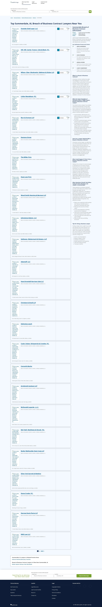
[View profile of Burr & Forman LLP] (15, 123)
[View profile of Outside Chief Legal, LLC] (15, 35)
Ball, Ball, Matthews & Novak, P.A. (33, 430)
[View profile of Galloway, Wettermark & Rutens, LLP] (15, 246)
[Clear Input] (48, 11)
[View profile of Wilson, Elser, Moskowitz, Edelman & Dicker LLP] (15, 80)
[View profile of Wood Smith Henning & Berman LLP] (15, 202)
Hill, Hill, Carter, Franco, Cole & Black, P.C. (35, 50)
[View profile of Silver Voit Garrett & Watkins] (15, 479)
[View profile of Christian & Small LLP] (15, 309)
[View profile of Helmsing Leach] (15, 329)
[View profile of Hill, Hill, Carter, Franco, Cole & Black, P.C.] (15, 57)
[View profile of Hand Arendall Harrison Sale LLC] (15, 288)
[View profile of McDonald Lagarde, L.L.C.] (15, 414)
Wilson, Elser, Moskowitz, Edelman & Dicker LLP (37, 72)
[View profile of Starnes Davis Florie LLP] (15, 519)
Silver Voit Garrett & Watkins (31, 474)
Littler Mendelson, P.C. (28, 96)
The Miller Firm (26, 157)
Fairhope (22, 564)
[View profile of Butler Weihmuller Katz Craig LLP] (15, 458)
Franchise (28, 559)
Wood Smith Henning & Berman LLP (33, 195)
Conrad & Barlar (26, 366)
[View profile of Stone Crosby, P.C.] (15, 499)
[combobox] (30, 11)
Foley (25, 564)
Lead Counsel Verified (44, 2)
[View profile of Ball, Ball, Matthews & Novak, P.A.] (15, 436)
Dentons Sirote (26, 137)
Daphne (17, 564)
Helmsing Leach (26, 324)
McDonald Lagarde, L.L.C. (30, 407)
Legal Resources (34, 2)
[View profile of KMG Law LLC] (15, 539)
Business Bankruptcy (21, 559)
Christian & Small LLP (28, 303)
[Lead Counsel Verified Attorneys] (75, 34)
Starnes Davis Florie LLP (29, 513)
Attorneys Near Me (26, 2)
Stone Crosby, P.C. (27, 493)
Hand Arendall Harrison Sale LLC (32, 281)
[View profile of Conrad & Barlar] (15, 372)
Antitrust (14, 559)
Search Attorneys (84, 576)
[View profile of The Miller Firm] (15, 163)
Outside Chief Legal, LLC (29, 29)
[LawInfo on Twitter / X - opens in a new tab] (79, 586)
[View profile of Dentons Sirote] (15, 143)
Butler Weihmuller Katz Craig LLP (32, 451)
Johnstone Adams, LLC (29, 218)
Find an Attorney (15, 583)
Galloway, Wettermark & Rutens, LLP (34, 239)
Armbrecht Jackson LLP (29, 386)
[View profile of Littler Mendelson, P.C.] (15, 103)
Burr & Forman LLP (27, 118)
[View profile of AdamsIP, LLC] (15, 267)
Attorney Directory (17, 17)
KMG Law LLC (25, 534)
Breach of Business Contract (27, 17)
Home (12, 17)
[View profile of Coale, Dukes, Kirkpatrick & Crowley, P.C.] (15, 350)
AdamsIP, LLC (25, 262)
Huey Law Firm (26, 177)
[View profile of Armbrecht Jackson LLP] (15, 392)
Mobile (13, 564)
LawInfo (33, 583)
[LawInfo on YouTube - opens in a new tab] (84, 586)
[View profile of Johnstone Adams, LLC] (15, 224)
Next (42, 551)
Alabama (34, 17)
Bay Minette (29, 564)
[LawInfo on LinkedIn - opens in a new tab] (90, 586)
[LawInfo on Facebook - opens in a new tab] (74, 586)
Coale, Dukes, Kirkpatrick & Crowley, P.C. (35, 344)
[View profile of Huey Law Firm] (15, 182)
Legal (53, 583)
